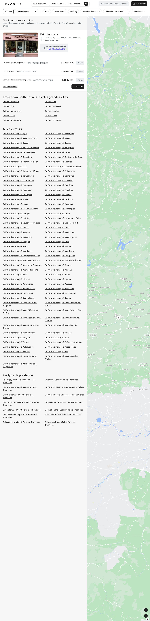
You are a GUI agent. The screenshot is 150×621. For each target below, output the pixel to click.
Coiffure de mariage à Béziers (58, 143)
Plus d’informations (10, 87)
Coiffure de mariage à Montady (59, 246)
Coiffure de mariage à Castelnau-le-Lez (20, 162)
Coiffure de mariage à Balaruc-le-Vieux (20, 138)
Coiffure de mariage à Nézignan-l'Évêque (63, 260)
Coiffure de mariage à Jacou (15, 204)
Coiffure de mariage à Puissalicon (18, 293)
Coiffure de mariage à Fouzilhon (59, 190)
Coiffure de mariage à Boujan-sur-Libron (21, 147)
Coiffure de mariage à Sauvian (58, 333)
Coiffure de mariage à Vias (56, 351)
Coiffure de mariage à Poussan (58, 284)
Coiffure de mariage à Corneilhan (59, 176)
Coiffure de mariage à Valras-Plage (60, 347)
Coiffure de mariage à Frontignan (17, 194)
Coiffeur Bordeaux (11, 101)
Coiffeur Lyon (9, 106)
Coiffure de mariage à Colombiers (60, 171)
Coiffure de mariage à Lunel (57, 227)
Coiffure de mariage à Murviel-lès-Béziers (21, 260)
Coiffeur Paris (51, 116)
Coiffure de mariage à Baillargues (59, 133)
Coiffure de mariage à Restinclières (18, 298)
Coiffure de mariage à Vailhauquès (18, 347)
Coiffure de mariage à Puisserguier (60, 293)
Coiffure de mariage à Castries (58, 162)
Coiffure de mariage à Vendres (16, 351)
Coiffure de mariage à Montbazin (17, 251)
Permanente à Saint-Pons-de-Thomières (63, 414)
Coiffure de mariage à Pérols (57, 274)
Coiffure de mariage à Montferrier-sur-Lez (21, 256)
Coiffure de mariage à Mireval (16, 246)
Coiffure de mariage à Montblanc (59, 251)
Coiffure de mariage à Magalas (16, 232)
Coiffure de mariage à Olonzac (58, 265)
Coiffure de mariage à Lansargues (60, 209)
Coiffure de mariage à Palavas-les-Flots (20, 270)
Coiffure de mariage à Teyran (16, 342)
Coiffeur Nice (9, 116)
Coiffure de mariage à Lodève (16, 227)
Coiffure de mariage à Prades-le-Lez (19, 288)
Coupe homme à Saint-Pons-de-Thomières (64, 410)
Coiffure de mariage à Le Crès (16, 218)
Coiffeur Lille (50, 101)
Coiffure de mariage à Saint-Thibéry (19, 333)
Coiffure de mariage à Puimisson (59, 288)
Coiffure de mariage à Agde (15, 133)
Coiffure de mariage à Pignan (58, 279)
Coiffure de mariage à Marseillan (17, 237)
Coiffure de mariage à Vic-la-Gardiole (19, 356)
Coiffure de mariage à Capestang (17, 157)
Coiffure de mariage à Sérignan (16, 337)
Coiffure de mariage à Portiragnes (18, 284)
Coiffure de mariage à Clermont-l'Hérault (21, 171)
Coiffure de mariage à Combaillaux (18, 176)
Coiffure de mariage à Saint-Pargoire (61, 325)
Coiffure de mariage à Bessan (16, 143)
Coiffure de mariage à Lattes (57, 213)
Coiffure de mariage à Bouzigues (59, 147)
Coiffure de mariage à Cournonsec (18, 180)
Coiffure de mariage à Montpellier (60, 256)
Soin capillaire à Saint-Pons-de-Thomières (21, 422)
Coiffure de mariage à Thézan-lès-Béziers (63, 342)
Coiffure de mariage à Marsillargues (61, 237)
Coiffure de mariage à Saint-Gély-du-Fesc (63, 310)
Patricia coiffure (49, 34)
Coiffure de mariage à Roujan (58, 298)
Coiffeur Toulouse (53, 120)
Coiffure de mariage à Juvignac (59, 204)
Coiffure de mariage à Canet (57, 152)
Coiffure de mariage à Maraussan (60, 232)
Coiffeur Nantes (52, 111)
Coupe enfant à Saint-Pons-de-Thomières (63, 402)
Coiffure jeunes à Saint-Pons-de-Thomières (64, 395)
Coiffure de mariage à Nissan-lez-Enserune (22, 265)
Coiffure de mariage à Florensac (17, 190)
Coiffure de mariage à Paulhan (58, 270)
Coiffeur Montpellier (12, 111)
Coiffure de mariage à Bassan (58, 138)
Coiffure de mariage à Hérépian (59, 199)
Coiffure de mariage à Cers (15, 166)
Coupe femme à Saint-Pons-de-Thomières (22, 410)
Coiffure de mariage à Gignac (16, 199)
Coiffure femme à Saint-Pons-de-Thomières (64, 387)
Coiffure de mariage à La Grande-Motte (20, 209)
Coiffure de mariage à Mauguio (16, 241)
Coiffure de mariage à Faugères (59, 185)
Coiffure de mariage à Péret (15, 274)
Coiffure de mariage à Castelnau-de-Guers (64, 157)
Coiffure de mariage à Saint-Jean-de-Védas (22, 318)
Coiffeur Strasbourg (12, 120)
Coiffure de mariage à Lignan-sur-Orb (61, 223)
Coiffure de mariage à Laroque (16, 213)
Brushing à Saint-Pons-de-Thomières (61, 380)
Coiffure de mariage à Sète (57, 337)
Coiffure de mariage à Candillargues (19, 152)
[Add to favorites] (35, 35)
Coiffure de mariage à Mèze (57, 241)
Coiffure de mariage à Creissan (59, 180)
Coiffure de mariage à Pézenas (16, 279)
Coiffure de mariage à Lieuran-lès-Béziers (21, 223)
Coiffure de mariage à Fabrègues (17, 185)
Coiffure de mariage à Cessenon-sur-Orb (63, 166)
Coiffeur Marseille (53, 106)
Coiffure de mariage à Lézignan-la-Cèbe (63, 218)
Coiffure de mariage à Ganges (58, 194)
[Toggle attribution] (147, 618)
